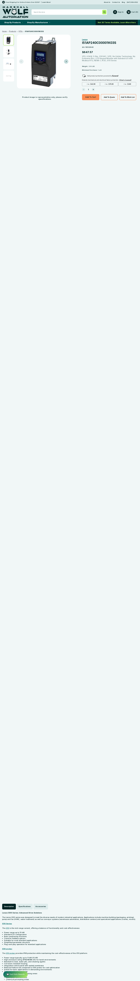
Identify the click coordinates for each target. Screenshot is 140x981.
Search (104, 12)
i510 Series (7, 924)
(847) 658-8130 (132, 2)
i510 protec (7, 949)
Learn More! (46, 2)
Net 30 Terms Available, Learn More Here (117, 22)
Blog (123, 2)
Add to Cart (90, 97)
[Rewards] (15, 974)
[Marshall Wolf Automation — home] (15, 12)
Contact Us (116, 2)
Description (9, 906)
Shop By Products (12, 22)
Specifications (25, 906)
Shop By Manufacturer (37, 22)
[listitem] (9, 40)
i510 (7, 928)
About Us (107, 2)
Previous (21, 61)
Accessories (40, 906)
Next (66, 61)
